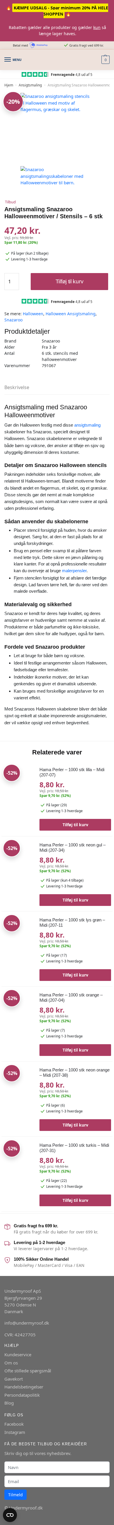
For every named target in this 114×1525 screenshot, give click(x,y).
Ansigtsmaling (30, 85)
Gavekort (13, 1379)
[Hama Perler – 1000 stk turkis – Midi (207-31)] (18, 1172)
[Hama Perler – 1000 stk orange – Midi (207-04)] (18, 1021)
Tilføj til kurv (70, 281)
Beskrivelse (16, 387)
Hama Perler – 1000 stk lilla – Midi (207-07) (71, 772)
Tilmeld (15, 1494)
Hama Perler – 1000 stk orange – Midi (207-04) (71, 997)
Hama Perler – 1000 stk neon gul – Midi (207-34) (72, 847)
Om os (11, 1363)
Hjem (8, 85)
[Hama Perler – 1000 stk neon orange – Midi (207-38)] (18, 1096)
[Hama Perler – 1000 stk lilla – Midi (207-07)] (18, 796)
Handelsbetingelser (23, 1387)
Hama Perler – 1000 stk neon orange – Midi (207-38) (74, 1072)
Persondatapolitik (22, 1395)
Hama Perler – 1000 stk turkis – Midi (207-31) (74, 1148)
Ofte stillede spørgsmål (27, 1371)
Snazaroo (13, 320)
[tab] (57, 387)
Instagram (14, 1432)
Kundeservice (17, 1354)
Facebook (14, 1424)
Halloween (33, 313)
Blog (9, 1403)
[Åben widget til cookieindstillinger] (10, 1515)
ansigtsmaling (87, 424)
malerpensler (74, 570)
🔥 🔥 (57, 11)
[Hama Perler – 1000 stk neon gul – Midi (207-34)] (18, 871)
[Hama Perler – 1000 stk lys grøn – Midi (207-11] (18, 946)
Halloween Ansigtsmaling (71, 313)
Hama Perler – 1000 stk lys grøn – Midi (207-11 (72, 922)
